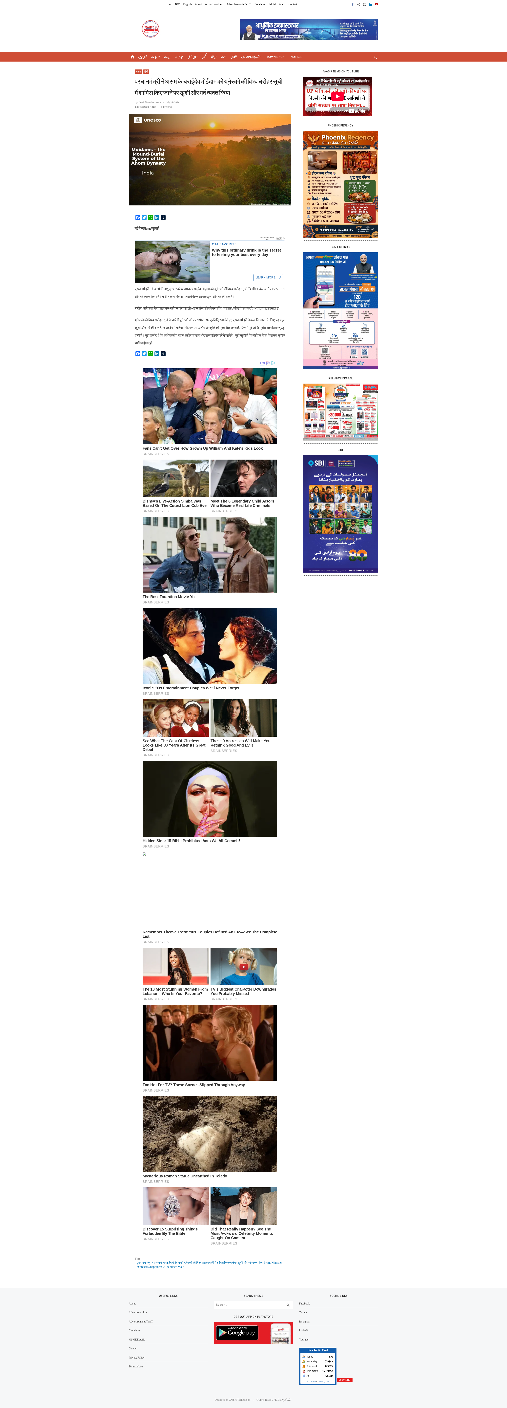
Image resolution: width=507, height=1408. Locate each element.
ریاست (154, 56)
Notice (296, 56)
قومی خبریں (142, 56)
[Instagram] (364, 4)
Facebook (304, 1303)
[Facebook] (353, 4)
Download (275, 56)
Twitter (303, 1312)
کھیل (204, 56)
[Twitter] (358, 4)
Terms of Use (136, 1366)
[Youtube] (376, 4)
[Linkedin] (370, 4)
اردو (170, 4)
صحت (223, 56)
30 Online (311, 1381)
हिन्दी (177, 4)
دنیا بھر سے (179, 56)
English (187, 4)
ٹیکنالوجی (234, 56)
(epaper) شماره (250, 56)
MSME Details (277, 4)
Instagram (304, 1321)
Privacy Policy (137, 1357)
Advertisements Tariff (239, 4)
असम (138, 71)
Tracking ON (323, 1381)
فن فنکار (214, 56)
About (198, 4)
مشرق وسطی (192, 56)
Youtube (303, 1339)
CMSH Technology (240, 1399)
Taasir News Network (149, 102)
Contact (293, 4)
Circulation (260, 4)
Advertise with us (214, 4)
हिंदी (146, 71)
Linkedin (304, 1330)
